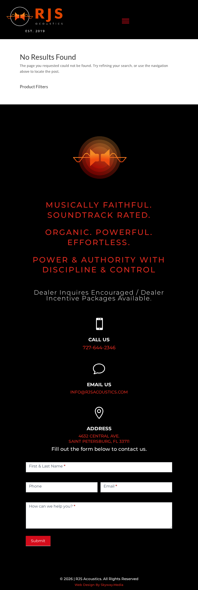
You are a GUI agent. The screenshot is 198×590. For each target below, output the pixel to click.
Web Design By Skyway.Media (99, 585)
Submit (38, 541)
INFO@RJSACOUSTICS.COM (99, 392)
